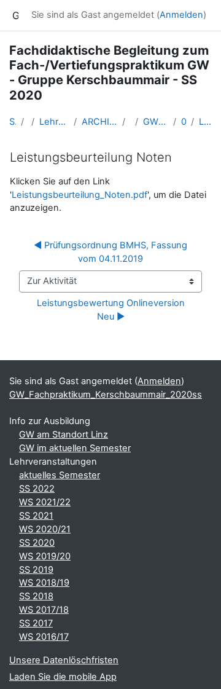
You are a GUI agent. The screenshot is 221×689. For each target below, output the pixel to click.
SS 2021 (36, 515)
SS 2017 (36, 623)
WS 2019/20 (45, 556)
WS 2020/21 (45, 529)
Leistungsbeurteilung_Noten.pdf (79, 194)
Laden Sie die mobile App (63, 676)
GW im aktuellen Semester (75, 448)
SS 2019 (36, 569)
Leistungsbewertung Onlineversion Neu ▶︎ (112, 309)
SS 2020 (37, 542)
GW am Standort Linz (63, 434)
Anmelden (181, 14)
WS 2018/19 (44, 582)
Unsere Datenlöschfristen (63, 660)
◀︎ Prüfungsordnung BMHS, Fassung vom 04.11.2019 (112, 252)
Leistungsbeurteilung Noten (205, 121)
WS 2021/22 (45, 502)
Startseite (12, 121)
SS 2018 (36, 596)
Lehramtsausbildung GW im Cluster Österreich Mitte (54, 121)
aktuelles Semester (59, 475)
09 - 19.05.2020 (183, 121)
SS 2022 (37, 488)
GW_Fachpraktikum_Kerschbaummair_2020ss (156, 121)
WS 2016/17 (44, 636)
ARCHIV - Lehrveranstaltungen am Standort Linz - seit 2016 (99, 121)
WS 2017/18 (44, 609)
